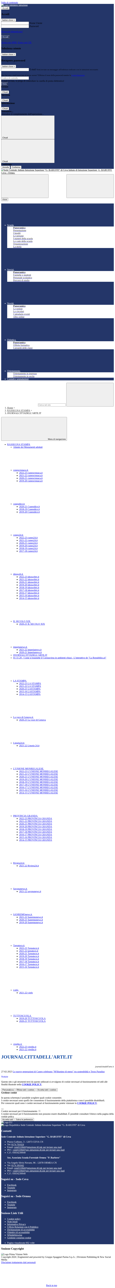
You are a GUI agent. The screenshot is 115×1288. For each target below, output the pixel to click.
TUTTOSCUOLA (22, 1015)
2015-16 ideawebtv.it (29, 595)
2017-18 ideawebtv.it (29, 590)
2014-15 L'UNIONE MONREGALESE (38, 793)
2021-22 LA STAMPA (30, 686)
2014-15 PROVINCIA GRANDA (35, 840)
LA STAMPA (20, 680)
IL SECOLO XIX (22, 621)
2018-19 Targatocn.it (29, 959)
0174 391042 (17, 1165)
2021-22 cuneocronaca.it (31, 475)
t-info (16, 990)
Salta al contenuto (9, 2)
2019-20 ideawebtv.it (29, 585)
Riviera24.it (19, 863)
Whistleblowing (14, 1235)
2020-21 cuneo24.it (28, 543)
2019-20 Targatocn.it (29, 956)
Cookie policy (14, 1219)
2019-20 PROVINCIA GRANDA (35, 826)
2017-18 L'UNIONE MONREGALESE (38, 784)
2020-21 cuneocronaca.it (31, 478)
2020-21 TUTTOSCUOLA (32, 1021)
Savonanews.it (20, 888)
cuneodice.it (19, 504)
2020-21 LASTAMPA (30, 689)
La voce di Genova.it (23, 717)
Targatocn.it (19, 945)
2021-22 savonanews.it (30, 891)
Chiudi (5, 92)
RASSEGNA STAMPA (18, 410)
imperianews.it (20, 647)
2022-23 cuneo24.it (28, 537)
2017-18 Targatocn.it (29, 961)
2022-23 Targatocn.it (29, 948)
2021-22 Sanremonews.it (31, 917)
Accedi (5, 8)
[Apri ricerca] (90, 186)
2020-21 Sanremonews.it (31, 920)
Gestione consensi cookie (19, 1237)
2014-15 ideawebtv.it (29, 598)
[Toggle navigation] (25, 186)
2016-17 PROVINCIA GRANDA (35, 834)
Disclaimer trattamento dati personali (18, 1262)
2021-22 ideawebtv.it (29, 579)
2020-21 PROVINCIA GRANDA (35, 824)
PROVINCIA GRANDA (25, 816)
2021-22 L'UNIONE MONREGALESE (38, 774)
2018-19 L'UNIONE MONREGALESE (38, 782)
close (4, 199)
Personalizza (8, 1090)
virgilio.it (17, 1044)
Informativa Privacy (16, 1224)
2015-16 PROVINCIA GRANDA (35, 837)
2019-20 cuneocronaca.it (31, 481)
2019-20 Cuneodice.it (29, 512)
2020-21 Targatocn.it (29, 953)
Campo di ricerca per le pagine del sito (19, 405)
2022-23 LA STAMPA (30, 683)
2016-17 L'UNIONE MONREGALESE (38, 787)
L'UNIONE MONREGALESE (28, 768)
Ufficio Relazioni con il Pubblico (22, 1227)
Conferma (16, 167)
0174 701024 (17, 1144)
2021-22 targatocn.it (28, 951)
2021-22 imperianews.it (30, 649)
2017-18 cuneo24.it (28, 551)
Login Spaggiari (78, 75)
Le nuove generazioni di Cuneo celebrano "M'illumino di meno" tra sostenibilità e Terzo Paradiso (59, 1071)
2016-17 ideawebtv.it (29, 593)
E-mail (32, 69)
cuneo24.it (18, 535)
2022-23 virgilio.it (27, 1047)
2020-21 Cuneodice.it (29, 506)
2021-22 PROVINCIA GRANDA (35, 821)
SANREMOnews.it (22, 914)
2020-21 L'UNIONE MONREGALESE (38, 776)
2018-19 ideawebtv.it (29, 587)
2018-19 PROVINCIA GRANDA (35, 829)
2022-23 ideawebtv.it (29, 576)
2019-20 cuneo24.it (28, 545)
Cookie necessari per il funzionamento (19, 1111)
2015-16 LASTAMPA (30, 691)
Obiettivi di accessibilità (18, 1232)
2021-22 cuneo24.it (28, 540)
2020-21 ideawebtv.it (29, 582)
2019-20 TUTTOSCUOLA (32, 1018)
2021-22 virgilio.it (27, 1049)
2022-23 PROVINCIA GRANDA (35, 818)
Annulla (5, 167)
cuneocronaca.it (21, 470)
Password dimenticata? (12, 31)
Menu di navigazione (56, 439)
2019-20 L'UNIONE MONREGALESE (38, 779)
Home (10, 408)
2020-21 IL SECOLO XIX (32, 624)
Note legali (12, 1221)
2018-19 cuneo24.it (28, 548)
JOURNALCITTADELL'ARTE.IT (30, 655)
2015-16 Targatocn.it (29, 967)
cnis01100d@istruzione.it (38, 1147)
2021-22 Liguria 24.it (29, 745)
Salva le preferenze (24, 1119)
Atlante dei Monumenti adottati (28, 447)
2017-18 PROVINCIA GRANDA (35, 832)
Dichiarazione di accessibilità (21, 1229)
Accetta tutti (46, 1090)
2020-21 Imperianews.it (30, 652)
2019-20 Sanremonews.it (31, 922)
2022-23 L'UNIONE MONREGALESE (38, 771)
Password (34, 26)
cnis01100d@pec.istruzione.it (39, 1150)
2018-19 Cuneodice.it (29, 509)
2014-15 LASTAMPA (30, 694)
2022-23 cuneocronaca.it (31, 473)
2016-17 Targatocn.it (29, 964)
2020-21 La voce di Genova (32, 720)
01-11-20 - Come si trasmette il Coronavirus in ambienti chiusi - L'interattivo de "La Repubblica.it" (59, 657)
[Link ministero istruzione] (14, 5)
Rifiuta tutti (25, 1090)
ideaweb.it (18, 574)
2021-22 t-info (26, 992)
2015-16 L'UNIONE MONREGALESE (38, 790)
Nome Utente (35, 23)
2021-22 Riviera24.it (29, 865)
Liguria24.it (19, 743)
